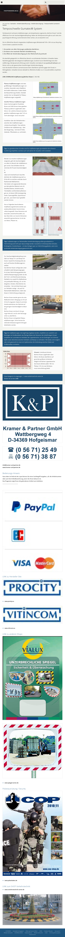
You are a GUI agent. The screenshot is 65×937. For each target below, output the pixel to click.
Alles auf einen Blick (31, 931)
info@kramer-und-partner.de (11, 465)
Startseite (13, 23)
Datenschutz (28, 933)
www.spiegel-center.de (11, 783)
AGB (46, 933)
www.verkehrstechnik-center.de (14, 889)
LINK (16, 378)
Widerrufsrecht (38, 933)
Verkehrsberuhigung (37, 23)
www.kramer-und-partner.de (11, 467)
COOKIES (8, 931)
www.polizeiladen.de (11, 880)
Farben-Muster (48, 931)
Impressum (32, 934)
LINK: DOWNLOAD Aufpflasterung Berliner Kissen (18, 77)
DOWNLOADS (19, 933)
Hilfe (40, 931)
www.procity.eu (9, 601)
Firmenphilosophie (54, 933)
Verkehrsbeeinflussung (23, 23)
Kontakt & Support (18, 931)
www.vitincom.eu (10, 628)
